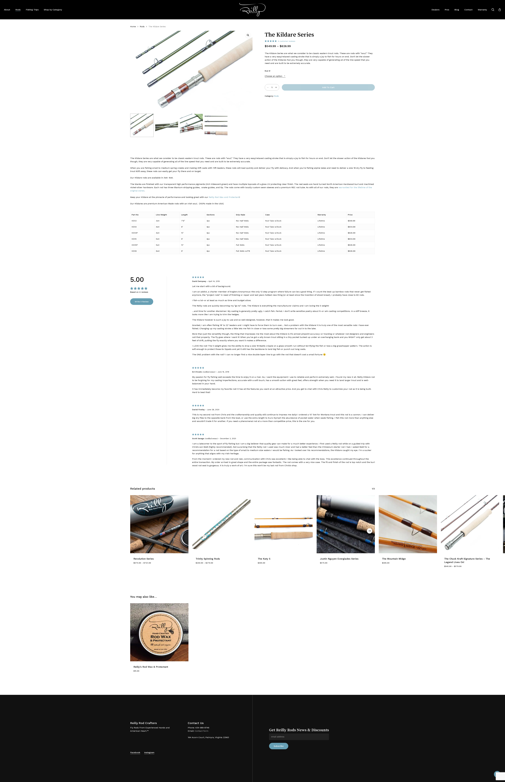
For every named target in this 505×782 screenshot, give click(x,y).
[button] (248, 35)
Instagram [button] (149, 752)
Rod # (267, 71)
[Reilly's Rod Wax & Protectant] (159, 632)
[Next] (369, 531)
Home (133, 26)
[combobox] (275, 76)
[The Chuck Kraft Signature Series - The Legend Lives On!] (470, 524)
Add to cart (328, 87)
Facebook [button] (135, 752)
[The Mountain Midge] (408, 524)
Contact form (201, 731)
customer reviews (286, 41)
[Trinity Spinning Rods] (221, 524)
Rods (142, 26)
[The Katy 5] (283, 524)
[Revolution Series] (159, 524)
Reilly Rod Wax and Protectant (224, 197)
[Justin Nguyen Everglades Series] (346, 524)
